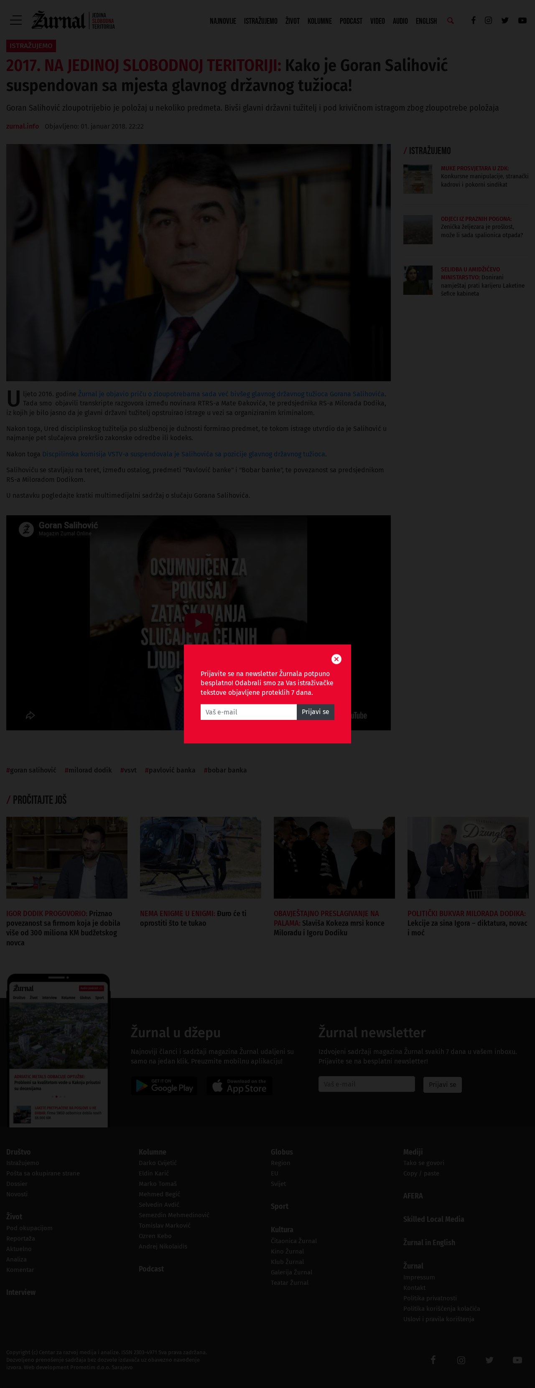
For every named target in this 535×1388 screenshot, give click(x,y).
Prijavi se (315, 712)
